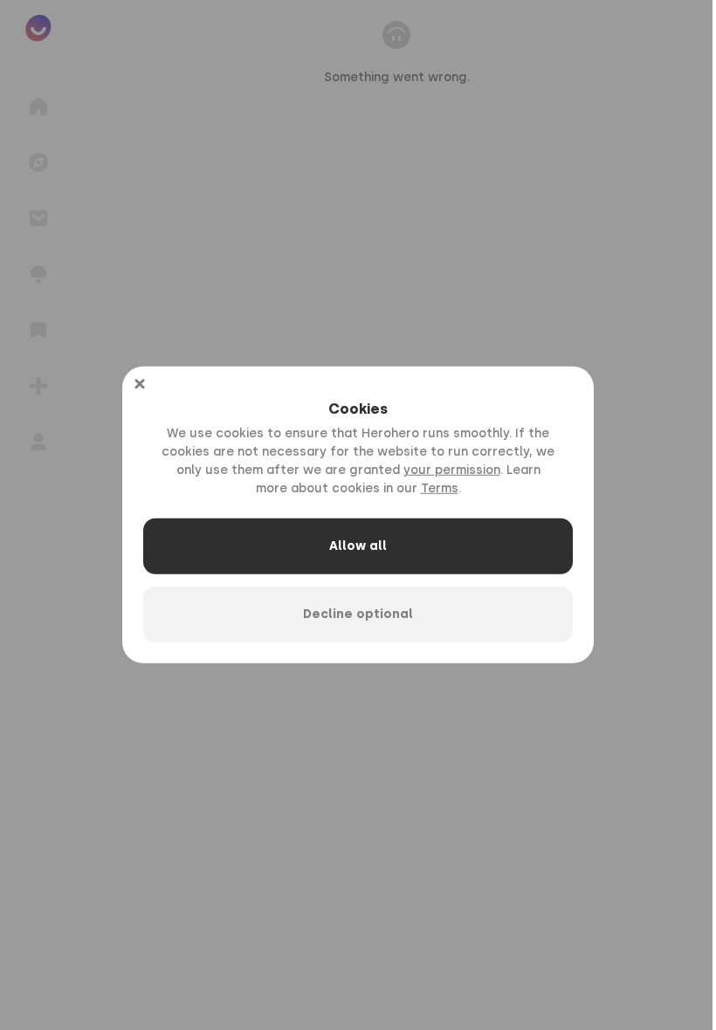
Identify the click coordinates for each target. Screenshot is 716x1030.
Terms (439, 488)
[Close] (139, 384)
